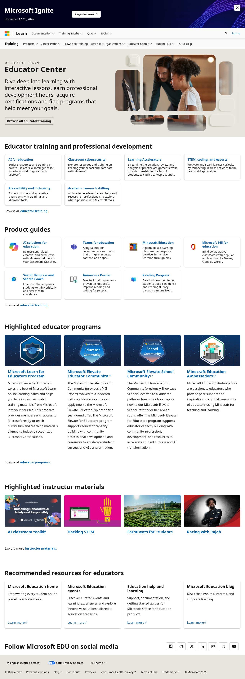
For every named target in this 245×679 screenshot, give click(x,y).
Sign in (235, 33)
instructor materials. (41, 548)
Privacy (89, 672)
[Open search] (226, 33)
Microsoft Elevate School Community (150, 374)
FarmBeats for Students (150, 532)
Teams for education (98, 243)
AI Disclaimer (13, 672)
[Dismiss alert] (237, 8)
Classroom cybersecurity (86, 159)
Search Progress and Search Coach (38, 277)
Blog (56, 672)
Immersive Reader (97, 275)
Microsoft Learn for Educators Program (26, 374)
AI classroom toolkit (27, 532)
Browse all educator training (29, 121)
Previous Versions (37, 672)
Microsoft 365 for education (215, 244)
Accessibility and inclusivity (29, 188)
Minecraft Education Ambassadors (206, 374)
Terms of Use (149, 672)
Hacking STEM (81, 532)
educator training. (34, 211)
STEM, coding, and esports (207, 159)
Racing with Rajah (204, 532)
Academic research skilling (88, 188)
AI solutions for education (35, 244)
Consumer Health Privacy (117, 672)
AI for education (20, 159)
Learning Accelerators (144, 159)
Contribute (73, 672)
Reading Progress (156, 275)
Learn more (16, 622)
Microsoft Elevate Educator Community (88, 374)
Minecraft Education (158, 243)
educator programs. (35, 462)
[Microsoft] (7, 33)
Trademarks (169, 672)
